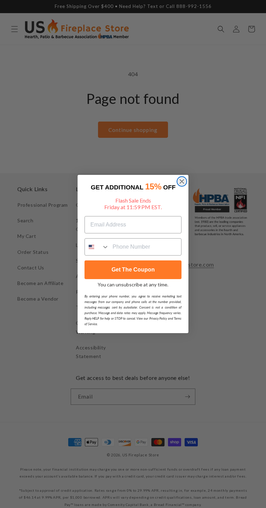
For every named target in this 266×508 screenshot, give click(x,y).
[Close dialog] (182, 181)
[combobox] (97, 247)
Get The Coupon (133, 270)
